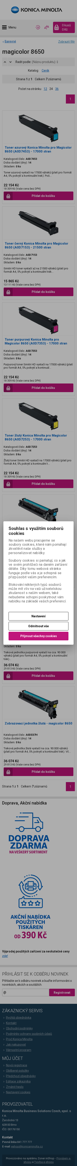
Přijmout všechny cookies (38, 636)
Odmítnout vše (38, 626)
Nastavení (38, 616)
